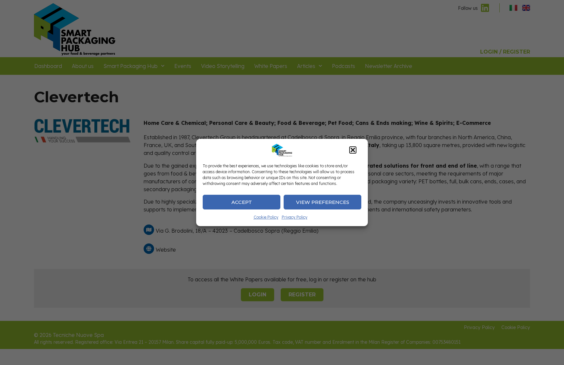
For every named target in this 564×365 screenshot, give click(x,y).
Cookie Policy (266, 217)
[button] (353, 150)
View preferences (322, 202)
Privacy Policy (294, 217)
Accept (241, 202)
